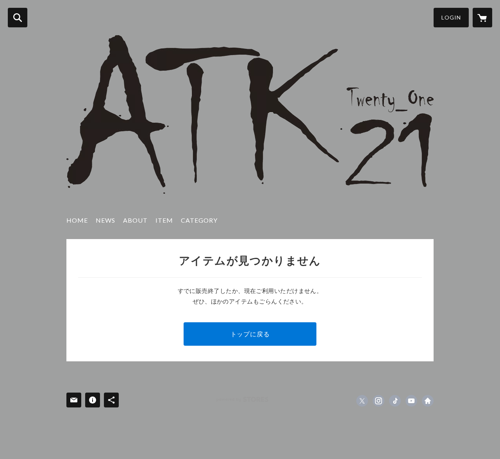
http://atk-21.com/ (428, 401)
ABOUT (135, 220)
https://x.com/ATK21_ (362, 401)
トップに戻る (250, 334)
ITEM (164, 220)
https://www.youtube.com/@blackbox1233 (411, 401)
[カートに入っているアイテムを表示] (482, 17)
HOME (77, 220)
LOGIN (451, 17)
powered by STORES (242, 399)
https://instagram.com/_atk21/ (378, 401)
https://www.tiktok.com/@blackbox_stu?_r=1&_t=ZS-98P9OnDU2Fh (395, 401)
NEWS (105, 220)
